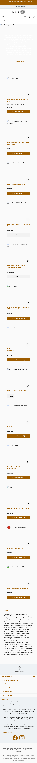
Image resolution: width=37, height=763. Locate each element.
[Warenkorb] (4, 20)
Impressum (10, 748)
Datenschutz (17, 748)
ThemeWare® (21, 760)
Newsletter (18, 751)
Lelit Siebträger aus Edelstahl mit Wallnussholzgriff (18, 308)
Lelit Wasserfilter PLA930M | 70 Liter (17, 100)
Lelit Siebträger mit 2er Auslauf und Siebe (17, 350)
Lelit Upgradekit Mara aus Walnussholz (16, 467)
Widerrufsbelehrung (27, 748)
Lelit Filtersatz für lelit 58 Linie (17, 588)
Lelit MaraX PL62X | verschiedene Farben (18, 225)
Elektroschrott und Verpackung (24, 749)
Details (18, 235)
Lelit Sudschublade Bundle (16, 548)
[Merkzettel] (29, 17)
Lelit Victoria (11, 427)
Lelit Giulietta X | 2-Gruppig (16, 390)
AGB (4, 748)
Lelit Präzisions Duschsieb (16, 184)
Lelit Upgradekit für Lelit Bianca (18, 508)
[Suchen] (25, 17)
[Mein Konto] (34, 17)
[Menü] (3, 17)
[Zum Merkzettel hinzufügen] (28, 95)
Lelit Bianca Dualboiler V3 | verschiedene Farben (16, 266)
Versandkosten (28, 755)
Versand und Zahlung (9, 749)
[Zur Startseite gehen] (18, 12)
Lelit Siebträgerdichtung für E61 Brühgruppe (18, 143)
